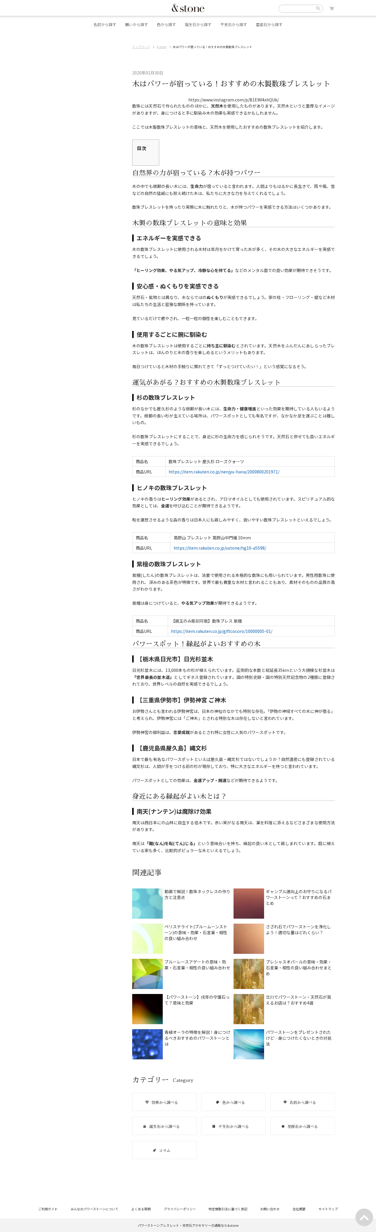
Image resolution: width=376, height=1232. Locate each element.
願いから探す (136, 24)
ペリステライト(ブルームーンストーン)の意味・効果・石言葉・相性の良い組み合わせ (195, 932)
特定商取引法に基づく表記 (228, 1208)
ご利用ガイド (48, 1208)
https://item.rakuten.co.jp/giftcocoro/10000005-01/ (221, 631)
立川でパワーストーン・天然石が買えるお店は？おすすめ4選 (298, 1000)
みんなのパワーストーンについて (94, 1208)
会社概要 (299, 1208)
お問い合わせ (270, 1208)
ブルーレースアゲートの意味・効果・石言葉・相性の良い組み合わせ (197, 965)
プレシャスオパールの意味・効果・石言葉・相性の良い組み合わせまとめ (299, 967)
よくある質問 (141, 1208)
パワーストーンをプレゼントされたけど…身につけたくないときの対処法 (299, 1038)
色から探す (166, 24)
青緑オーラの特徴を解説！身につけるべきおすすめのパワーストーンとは (197, 1038)
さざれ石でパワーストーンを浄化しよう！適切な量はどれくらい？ (298, 929)
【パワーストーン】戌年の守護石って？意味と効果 (197, 1000)
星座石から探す (269, 24)
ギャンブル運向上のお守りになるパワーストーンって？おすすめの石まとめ (299, 897)
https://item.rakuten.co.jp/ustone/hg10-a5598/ (220, 548)
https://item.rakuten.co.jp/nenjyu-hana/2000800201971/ (224, 472)
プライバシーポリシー (180, 1208)
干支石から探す (233, 24)
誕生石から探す (198, 24)
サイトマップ (328, 1208)
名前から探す (104, 24)
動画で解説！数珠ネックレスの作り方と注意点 (197, 894)
